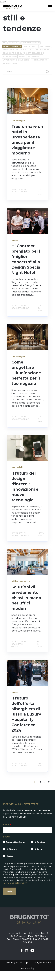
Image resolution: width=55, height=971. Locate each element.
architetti (27, 50)
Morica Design (40, 60)
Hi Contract (31, 46)
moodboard (10, 56)
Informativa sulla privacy (15, 883)
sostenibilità (10, 50)
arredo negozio (30, 43)
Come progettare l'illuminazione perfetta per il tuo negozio (26, 373)
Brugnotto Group (13, 53)
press (22, 56)
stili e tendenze (12, 46)
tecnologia (42, 50)
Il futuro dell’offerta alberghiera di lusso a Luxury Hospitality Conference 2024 (26, 714)
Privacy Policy (27, 968)
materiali (45, 46)
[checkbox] (27, 849)
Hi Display (33, 56)
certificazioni (34, 53)
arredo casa (10, 63)
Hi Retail (14, 43)
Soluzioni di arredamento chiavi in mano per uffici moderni (26, 598)
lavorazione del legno (16, 60)
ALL (5, 43)
